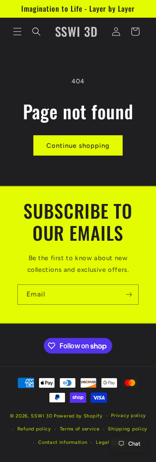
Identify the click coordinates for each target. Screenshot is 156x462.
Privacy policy (128, 415)
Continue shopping (78, 146)
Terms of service (80, 429)
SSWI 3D (41, 416)
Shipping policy (127, 429)
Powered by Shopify (78, 416)
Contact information (62, 442)
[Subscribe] (128, 294)
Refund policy (34, 429)
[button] (17, 31)
